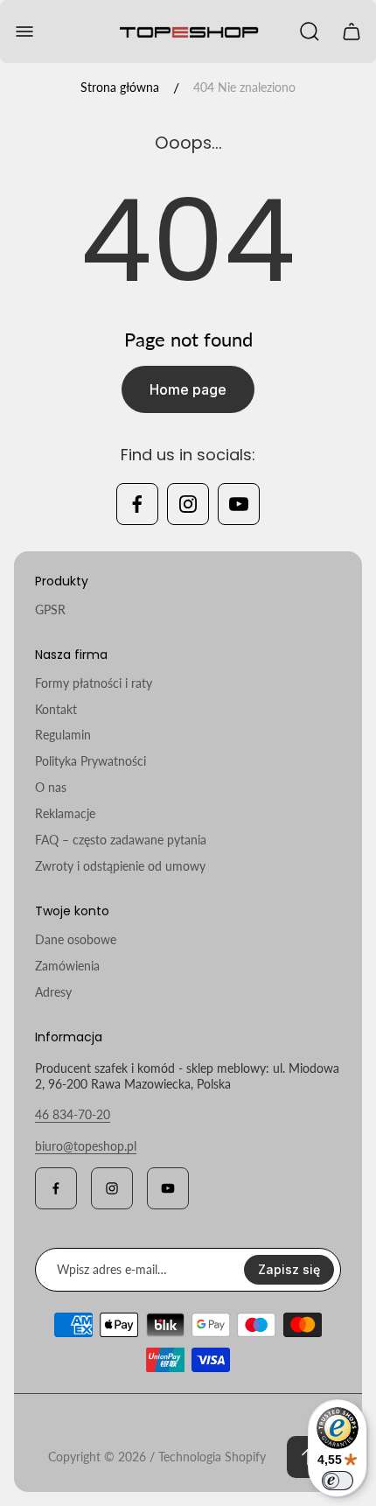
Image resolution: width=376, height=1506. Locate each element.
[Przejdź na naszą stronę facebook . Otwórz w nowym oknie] (137, 504)
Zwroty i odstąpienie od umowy (120, 865)
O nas (50, 787)
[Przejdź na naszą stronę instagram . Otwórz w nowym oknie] (188, 504)
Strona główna (119, 87)
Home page (188, 389)
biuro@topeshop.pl (85, 1145)
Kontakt (56, 709)
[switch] (337, 1480)
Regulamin (63, 734)
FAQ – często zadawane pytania (120, 839)
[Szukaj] (309, 31)
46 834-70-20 (72, 1114)
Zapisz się (289, 1269)
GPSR (50, 609)
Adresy (53, 991)
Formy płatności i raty (93, 683)
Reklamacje (65, 813)
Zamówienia (67, 965)
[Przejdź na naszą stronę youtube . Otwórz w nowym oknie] (239, 504)
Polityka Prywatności (90, 760)
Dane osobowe (75, 939)
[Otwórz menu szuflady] (24, 31)
